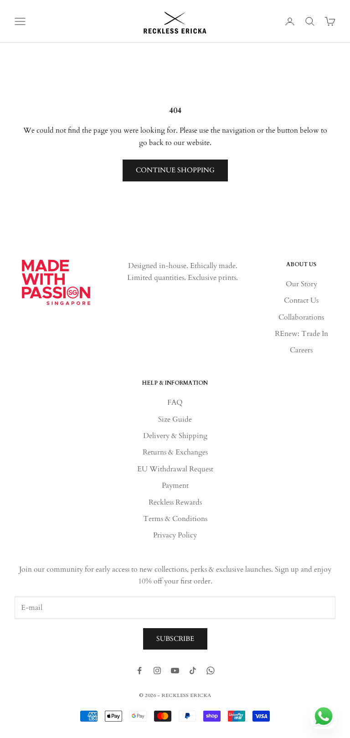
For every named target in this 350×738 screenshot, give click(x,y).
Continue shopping (175, 170)
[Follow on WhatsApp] (210, 670)
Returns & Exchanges (175, 452)
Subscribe (175, 638)
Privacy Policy (175, 535)
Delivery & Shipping (175, 436)
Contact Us (301, 300)
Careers (301, 350)
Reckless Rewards (175, 502)
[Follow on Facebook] (139, 670)
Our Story (301, 284)
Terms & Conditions (175, 519)
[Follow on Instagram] (157, 670)
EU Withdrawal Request (175, 469)
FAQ (175, 402)
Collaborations (301, 317)
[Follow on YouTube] (175, 670)
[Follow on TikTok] (192, 670)
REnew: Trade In (301, 334)
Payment (175, 485)
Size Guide (175, 419)
